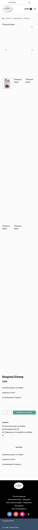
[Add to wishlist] (3, 435)
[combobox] (17, 2)
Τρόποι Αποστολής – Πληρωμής (19, 499)
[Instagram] (22, 514)
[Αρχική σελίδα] (3, 18)
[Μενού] (35, 9)
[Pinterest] (15, 514)
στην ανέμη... (19, 491)
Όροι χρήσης (19, 506)
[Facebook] (9, 514)
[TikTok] (28, 514)
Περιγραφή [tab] (19, 447)
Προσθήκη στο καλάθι (24, 412)
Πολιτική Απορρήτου (19, 509)
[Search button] (29, 2)
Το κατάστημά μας (19, 496)
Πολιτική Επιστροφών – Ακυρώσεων (19, 502)
